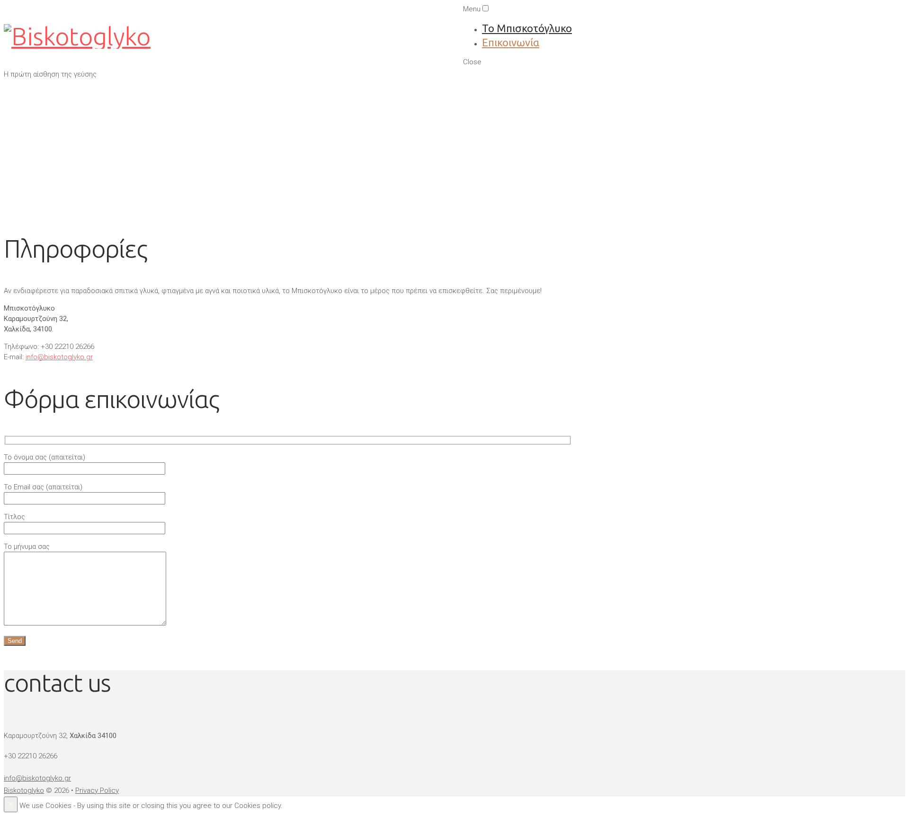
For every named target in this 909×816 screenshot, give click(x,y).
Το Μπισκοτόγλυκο (527, 28)
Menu (472, 9)
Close (472, 62)
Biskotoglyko (24, 790)
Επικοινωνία (510, 42)
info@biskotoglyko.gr (59, 357)
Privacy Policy (97, 790)
